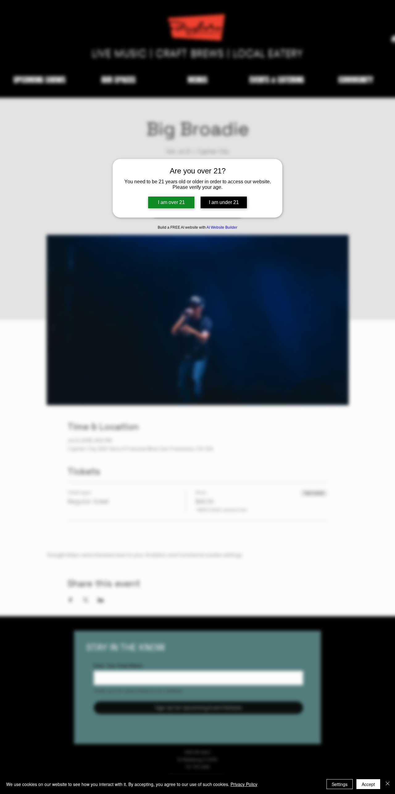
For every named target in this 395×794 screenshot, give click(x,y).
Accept (368, 784)
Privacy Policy (244, 784)
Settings (339, 784)
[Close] (387, 784)
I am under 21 (224, 202)
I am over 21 (171, 202)
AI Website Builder (221, 227)
